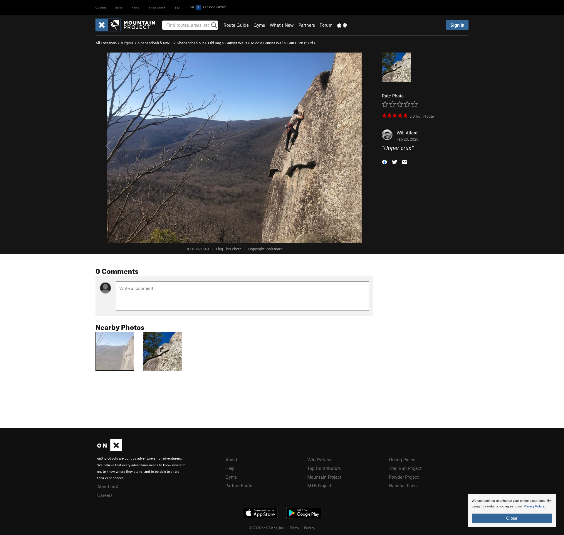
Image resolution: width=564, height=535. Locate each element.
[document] (512, 510)
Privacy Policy (534, 506)
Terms (294, 528)
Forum (326, 25)
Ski (178, 7)
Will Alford (407, 132)
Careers (105, 495)
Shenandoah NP (190, 42)
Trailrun (157, 7)
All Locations (106, 42)
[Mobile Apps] (342, 25)
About (231, 459)
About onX (107, 486)
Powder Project (404, 477)
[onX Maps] (109, 449)
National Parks (403, 485)
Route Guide (236, 25)
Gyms (259, 25)
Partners (306, 25)
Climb (101, 7)
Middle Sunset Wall (267, 42)
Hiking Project (403, 459)
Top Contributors (324, 468)
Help (230, 468)
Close (511, 518)
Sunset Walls (236, 42)
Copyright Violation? (265, 249)
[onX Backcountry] (207, 7)
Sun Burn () (301, 42)
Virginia (127, 42)
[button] (384, 161)
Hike (136, 7)
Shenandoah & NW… (155, 42)
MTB (119, 7)
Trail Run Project (405, 468)
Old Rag (214, 42)
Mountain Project (324, 477)
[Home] (128, 24)
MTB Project (319, 485)
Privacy (309, 528)
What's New (282, 25)
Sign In (457, 25)
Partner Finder (239, 485)
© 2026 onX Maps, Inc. (267, 528)
